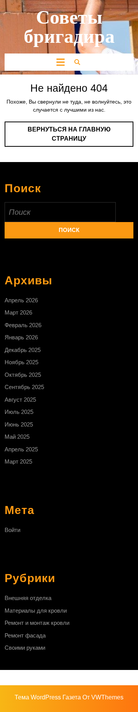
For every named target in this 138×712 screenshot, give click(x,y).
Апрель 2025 (21, 449)
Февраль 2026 (23, 325)
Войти (12, 530)
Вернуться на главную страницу (76, 136)
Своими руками (25, 647)
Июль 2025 (19, 412)
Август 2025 (20, 399)
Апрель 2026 (21, 300)
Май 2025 (17, 436)
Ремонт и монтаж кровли (37, 623)
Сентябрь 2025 (24, 387)
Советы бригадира (69, 26)
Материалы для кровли (36, 610)
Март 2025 (18, 461)
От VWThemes (102, 697)
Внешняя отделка (28, 598)
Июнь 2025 (19, 424)
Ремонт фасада (25, 635)
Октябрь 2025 (23, 374)
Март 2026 (18, 312)
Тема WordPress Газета (48, 697)
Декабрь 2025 (23, 350)
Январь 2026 (21, 337)
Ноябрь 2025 (21, 362)
